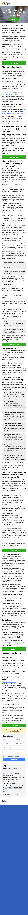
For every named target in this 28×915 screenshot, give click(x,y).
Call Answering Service (9, 682)
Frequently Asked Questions (10, 794)
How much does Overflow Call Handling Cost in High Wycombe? (13, 774)
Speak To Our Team (14, 344)
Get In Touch (14, 63)
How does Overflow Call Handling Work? (14, 771)
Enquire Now (14, 157)
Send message (14, 759)
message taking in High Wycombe (11, 94)
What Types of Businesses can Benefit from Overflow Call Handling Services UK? (13, 787)
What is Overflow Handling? (10, 768)
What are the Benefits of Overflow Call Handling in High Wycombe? (13, 778)
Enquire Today (14, 725)
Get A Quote (14, 550)
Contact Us (14, 19)
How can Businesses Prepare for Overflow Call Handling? (12, 782)
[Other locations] (21, 3)
